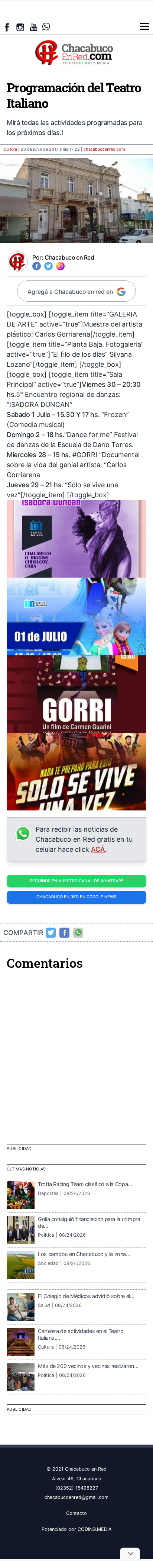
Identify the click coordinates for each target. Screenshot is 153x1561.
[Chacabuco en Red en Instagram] (20, 27)
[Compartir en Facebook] (64, 932)
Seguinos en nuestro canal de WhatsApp (77, 881)
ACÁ (98, 849)
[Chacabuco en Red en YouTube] (34, 27)
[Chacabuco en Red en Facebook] (7, 27)
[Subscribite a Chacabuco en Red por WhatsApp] (46, 26)
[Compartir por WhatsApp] (78, 932)
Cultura (10, 149)
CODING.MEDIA (95, 1529)
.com (104, 149)
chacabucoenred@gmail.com (76, 1497)
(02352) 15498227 (76, 1488)
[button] (76, 539)
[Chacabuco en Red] (76, 52)
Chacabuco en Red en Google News (76, 896)
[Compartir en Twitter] (51, 932)
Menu (144, 26)
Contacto (76, 1513)
